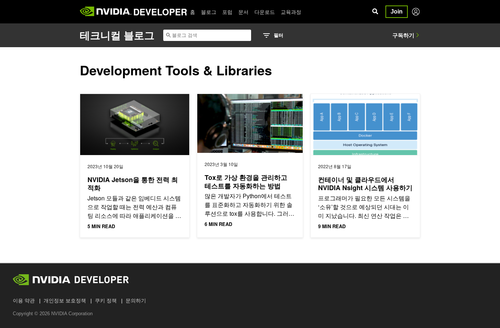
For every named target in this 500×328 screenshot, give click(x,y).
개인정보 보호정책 (65, 301)
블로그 (208, 11)
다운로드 (264, 11)
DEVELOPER (160, 12)
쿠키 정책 (106, 301)
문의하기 (136, 301)
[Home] (105, 12)
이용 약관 (24, 301)
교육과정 (291, 11)
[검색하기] (375, 11)
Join (397, 11)
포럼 (227, 11)
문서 (243, 11)
